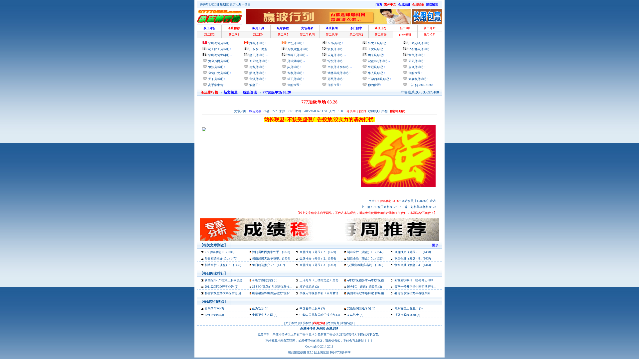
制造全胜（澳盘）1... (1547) (365, 252)
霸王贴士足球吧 (218, 49)
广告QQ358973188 (420, 85)
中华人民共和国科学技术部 (317, 315)
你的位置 (293, 85)
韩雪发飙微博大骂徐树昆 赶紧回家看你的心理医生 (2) (240, 293)
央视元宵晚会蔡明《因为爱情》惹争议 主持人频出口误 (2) (338, 293)
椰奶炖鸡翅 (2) (309, 286)
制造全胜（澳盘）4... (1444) (412, 265)
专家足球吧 (294, 73)
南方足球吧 (256, 67)
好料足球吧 (256, 43)
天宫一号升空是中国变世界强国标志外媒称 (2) (425, 286)
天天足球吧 (415, 61)
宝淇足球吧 (256, 79)
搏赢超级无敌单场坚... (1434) (271, 258)
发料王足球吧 (296, 55)
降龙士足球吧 (377, 43)
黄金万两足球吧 (218, 61)
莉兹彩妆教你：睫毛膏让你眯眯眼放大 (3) (422, 280)
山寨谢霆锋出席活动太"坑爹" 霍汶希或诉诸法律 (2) (286, 293)
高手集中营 (215, 85)
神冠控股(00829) (405, 315)
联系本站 (305, 323)
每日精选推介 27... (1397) (268, 265)
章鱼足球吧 (415, 55)
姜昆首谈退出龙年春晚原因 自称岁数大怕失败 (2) (426, 293)
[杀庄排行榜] (219, 16)
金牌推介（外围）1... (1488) (412, 252)
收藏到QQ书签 (378, 111)
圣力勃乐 (258, 308)
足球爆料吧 (294, 61)
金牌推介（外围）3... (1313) (318, 265)
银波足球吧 (215, 67)
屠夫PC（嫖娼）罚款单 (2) (364, 286)
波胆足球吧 (334, 49)
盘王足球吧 (256, 55)
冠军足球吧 (334, 79)
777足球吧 (334, 43)
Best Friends (212, 315)
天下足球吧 (215, 79)
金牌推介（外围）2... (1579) (318, 252)
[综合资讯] (203, 252)
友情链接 (347, 323)
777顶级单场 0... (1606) (219, 252)
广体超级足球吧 (418, 43)
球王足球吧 (294, 79)
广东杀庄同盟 (258, 49)
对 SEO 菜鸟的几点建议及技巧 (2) (274, 286)
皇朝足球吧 (294, 43)
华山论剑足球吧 (218, 43)
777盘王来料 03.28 (385, 207)
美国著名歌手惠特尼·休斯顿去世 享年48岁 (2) (377, 293)
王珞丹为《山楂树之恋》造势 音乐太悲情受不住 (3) (333, 280)
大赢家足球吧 (417, 79)
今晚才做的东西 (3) (264, 280)
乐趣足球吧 (334, 55)
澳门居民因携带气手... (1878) (271, 252)
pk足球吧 (293, 67)
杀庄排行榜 (307, 328)
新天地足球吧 (258, 61)
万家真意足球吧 (297, 49)
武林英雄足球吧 (337, 73)
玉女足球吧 (375, 49)
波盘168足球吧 (377, 61)
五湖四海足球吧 (378, 79)
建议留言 (333, 323)
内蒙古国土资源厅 (406, 308)
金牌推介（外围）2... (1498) (318, 258)
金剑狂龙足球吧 (218, 73)
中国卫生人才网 (262, 315)
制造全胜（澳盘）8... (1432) (223, 265)
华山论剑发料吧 (218, 55)
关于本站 (291, 323)
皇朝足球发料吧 (337, 67)
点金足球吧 (415, 67)
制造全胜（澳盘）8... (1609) (412, 258)
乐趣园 (320, 328)
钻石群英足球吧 (418, 49)
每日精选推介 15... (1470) (221, 258)
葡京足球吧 (375, 55)
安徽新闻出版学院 (359, 308)
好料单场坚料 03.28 (423, 207)
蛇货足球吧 (335, 61)
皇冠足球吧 (375, 67)
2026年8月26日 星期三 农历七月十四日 (225, 4)
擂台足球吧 (256, 73)
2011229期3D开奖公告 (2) (221, 286)
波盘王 (253, 85)
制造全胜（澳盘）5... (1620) (365, 258)
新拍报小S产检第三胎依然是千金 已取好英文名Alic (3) (240, 280)
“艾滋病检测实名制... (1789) (365, 265)
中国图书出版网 (310, 308)
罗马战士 (353, 315)
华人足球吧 (375, 73)
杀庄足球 (332, 328)
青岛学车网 (212, 308)
